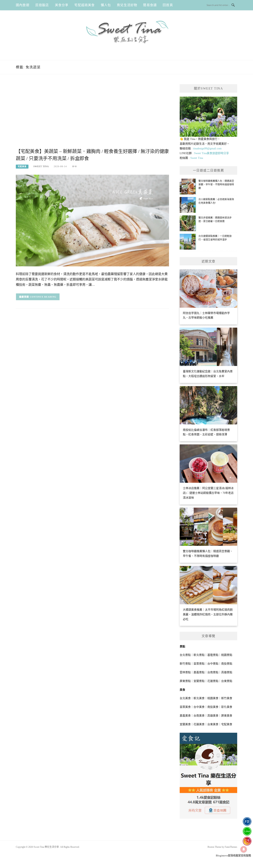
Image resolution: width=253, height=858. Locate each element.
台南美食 (199, 715)
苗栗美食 (185, 706)
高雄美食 (212, 715)
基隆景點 (212, 654)
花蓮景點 (212, 681)
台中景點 (212, 663)
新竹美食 (226, 698)
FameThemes (231, 847)
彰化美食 (226, 706)
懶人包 (106, 5)
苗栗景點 (199, 663)
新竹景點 (185, 663)
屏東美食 (226, 715)
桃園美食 (212, 698)
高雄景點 (226, 672)
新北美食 (199, 698)
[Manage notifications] (244, 849)
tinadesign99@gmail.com (207, 148)
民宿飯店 (42, 5)
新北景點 (199, 654)
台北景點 (185, 654)
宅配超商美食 (84, 5)
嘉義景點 (199, 672)
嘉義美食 (185, 715)
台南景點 (212, 672)
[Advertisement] (92, 115)
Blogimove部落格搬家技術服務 (233, 855)
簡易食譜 (150, 5)
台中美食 (199, 706)
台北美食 (185, 698)
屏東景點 (185, 681)
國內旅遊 (22, 5)
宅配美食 (22, 166)
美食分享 (62, 5)
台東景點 (226, 681)
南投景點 (226, 663)
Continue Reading (43, 297)
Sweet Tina (41, 166)
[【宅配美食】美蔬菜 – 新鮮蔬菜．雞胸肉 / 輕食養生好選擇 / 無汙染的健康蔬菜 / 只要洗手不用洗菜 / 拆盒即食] (92, 220)
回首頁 (168, 5)
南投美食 (212, 706)
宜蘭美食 (185, 724)
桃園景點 (226, 654)
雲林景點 (185, 672)
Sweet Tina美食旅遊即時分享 (211, 153)
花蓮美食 (199, 724)
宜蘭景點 (199, 681)
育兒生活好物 (127, 5)
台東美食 (212, 724)
